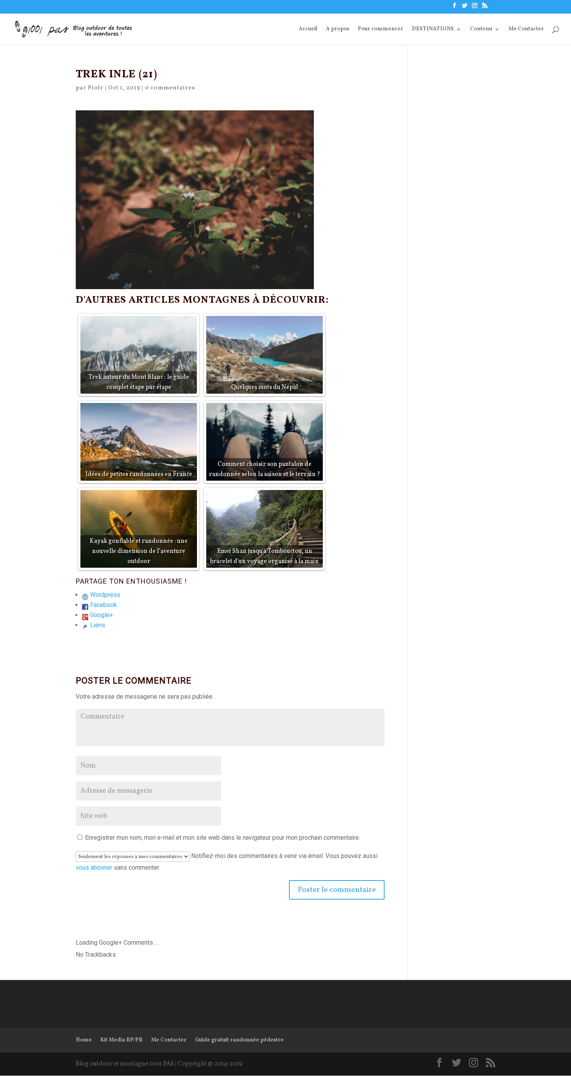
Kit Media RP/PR (121, 1040)
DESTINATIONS (433, 29)
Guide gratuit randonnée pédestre (239, 1040)
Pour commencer (380, 29)
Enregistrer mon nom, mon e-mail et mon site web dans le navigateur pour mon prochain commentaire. (222, 837)
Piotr (95, 88)
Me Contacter (526, 29)
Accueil (308, 29)
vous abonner (94, 867)
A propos (337, 29)
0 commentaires (170, 88)
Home (84, 1040)
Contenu (481, 29)
